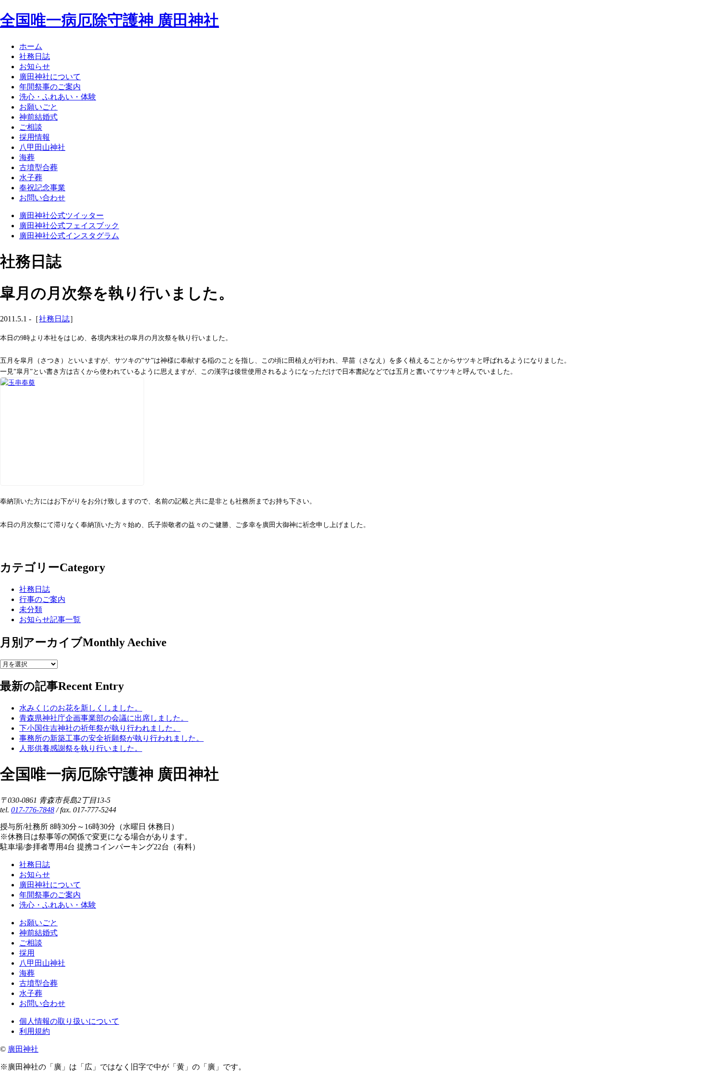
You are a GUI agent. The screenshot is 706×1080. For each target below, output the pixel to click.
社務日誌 (54, 319)
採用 (27, 953)
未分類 (30, 609)
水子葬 (30, 993)
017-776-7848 (32, 810)
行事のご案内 (42, 599)
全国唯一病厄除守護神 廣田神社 (109, 20)
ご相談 (30, 943)
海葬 (27, 973)
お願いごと (38, 923)
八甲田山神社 (42, 963)
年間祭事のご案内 (50, 895)
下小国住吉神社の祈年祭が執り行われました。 (100, 728)
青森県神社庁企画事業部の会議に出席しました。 (103, 718)
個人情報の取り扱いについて (69, 1021)
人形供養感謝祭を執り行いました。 (80, 748)
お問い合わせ (42, 1003)
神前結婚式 (38, 933)
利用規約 (34, 1031)
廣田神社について (50, 885)
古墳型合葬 (38, 983)
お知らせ (34, 875)
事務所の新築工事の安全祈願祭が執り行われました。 (111, 738)
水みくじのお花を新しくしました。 (80, 708)
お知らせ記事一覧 (50, 619)
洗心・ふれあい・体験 (57, 905)
